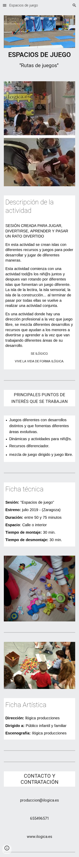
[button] (4, 5)
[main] (39, 60)
